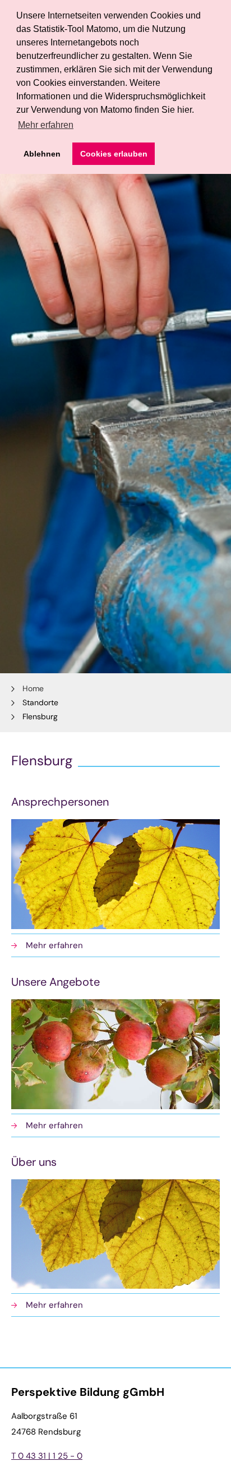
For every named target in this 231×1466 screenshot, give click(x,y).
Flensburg (40, 716)
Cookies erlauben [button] (113, 153)
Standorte (40, 702)
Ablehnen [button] (42, 153)
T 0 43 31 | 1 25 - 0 (46, 1456)
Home (33, 688)
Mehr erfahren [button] (45, 125)
